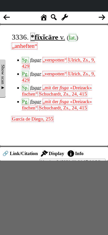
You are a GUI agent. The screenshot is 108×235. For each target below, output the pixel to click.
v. (48, 37)
